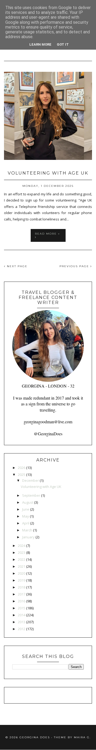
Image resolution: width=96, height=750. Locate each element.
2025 (21, 474)
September (31, 495)
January (28, 537)
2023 (21, 552)
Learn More (40, 44)
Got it (63, 44)
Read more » (47, 233)
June (25, 509)
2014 (21, 615)
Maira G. (82, 737)
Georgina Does (34, 737)
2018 (21, 587)
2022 (21, 559)
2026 (21, 467)
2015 (21, 608)
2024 (21, 545)
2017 (21, 594)
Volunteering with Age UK (48, 173)
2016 (21, 601)
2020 (21, 573)
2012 (21, 628)
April (25, 523)
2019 (21, 580)
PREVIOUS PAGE (74, 266)
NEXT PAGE (16, 266)
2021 (21, 566)
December (30, 480)
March (27, 530)
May (25, 516)
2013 (21, 621)
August (27, 502)
